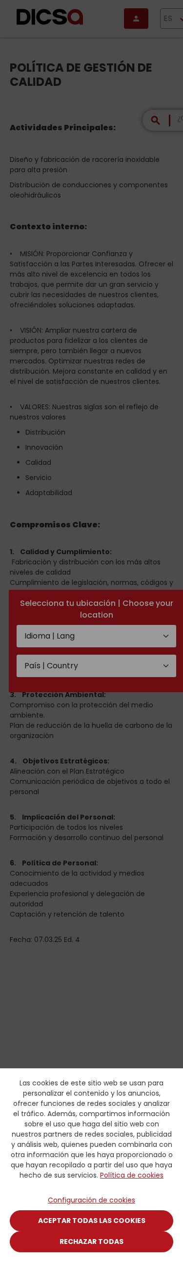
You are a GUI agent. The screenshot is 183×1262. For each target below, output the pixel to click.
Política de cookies (131, 1175)
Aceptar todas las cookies (91, 1220)
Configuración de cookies (91, 1200)
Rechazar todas (91, 1241)
